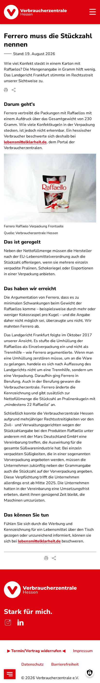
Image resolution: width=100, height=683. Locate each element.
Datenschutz (32, 664)
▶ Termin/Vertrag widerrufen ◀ (36, 651)
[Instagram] (7, 622)
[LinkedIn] (20, 622)
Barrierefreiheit (65, 664)
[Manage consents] (89, 673)
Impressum (83, 651)
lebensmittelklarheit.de (25, 142)
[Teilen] (14, 90)
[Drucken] (6, 90)
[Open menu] (10, 674)
